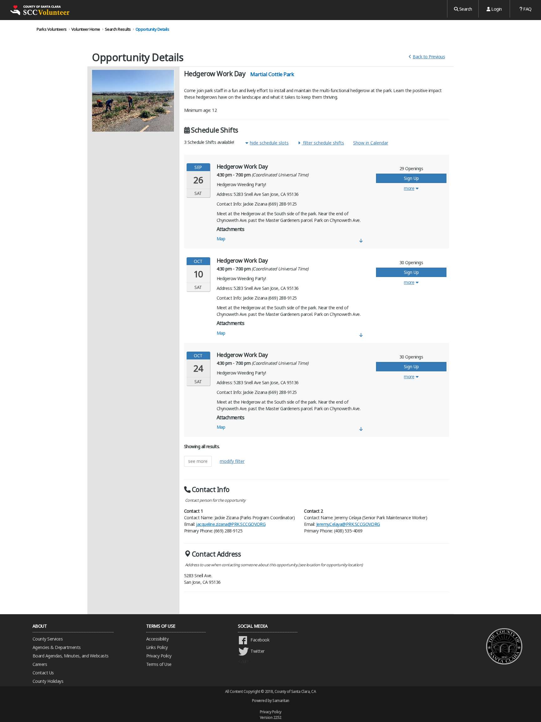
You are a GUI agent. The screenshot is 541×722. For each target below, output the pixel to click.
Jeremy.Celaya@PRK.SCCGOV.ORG (348, 524)
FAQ (527, 9)
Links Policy (157, 647)
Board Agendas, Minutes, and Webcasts (71, 656)
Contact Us (43, 673)
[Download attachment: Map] (361, 240)
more (409, 188)
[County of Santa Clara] (39, 10)
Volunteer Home (85, 29)
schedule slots (269, 143)
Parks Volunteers (52, 29)
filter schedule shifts (323, 143)
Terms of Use (159, 664)
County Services (48, 639)
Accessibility (157, 639)
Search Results (118, 29)
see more (198, 461)
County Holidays (48, 681)
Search (465, 9)
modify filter (232, 461)
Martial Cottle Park (272, 74)
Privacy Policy (159, 656)
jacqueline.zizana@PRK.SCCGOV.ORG (230, 524)
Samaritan (280, 700)
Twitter (257, 651)
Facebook (259, 640)
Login (496, 9)
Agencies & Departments (57, 647)
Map (221, 239)
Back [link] (429, 57)
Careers (40, 664)
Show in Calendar (370, 143)
